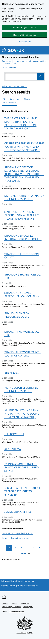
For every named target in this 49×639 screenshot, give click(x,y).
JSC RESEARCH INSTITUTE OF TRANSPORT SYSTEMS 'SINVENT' (22, 491)
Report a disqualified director (15, 538)
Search (40, 76)
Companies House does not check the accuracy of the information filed (24, 62)
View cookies (25, 41)
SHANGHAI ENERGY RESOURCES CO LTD (16, 315)
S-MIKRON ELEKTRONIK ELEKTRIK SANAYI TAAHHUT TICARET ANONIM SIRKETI (21, 215)
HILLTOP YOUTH (14, 434)
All (4, 99)
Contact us (24, 603)
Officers (27, 99)
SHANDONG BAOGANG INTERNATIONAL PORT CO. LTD (23, 237)
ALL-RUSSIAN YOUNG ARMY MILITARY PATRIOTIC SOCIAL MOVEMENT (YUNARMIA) (21, 414)
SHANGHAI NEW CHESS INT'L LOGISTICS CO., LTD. (22, 354)
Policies (5, 603)
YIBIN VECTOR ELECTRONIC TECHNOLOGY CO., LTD (21, 389)
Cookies (14, 603)
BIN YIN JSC (11, 372)
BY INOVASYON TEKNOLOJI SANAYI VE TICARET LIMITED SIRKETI (21, 467)
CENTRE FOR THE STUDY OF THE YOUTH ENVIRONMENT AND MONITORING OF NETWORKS (24, 147)
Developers (28, 606)
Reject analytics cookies (24, 35)
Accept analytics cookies (24, 27)
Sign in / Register (9, 67)
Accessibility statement (11, 606)
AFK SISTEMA (12, 449)
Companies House (16, 611)
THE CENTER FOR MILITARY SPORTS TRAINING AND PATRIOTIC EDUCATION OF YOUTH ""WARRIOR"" (21, 123)
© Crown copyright (25, 632)
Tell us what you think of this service (17, 581)
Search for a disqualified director (17, 533)
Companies (14, 99)
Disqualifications (9, 102)
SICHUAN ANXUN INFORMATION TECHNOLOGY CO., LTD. (24, 197)
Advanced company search (14, 86)
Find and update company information (20, 57)
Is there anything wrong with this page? (19, 585)
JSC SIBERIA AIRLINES (18, 511)
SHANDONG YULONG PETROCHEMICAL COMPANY (21, 294)
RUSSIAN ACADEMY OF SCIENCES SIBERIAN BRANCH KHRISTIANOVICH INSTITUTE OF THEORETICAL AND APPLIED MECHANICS (24, 174)
